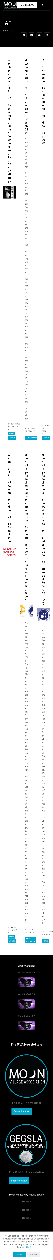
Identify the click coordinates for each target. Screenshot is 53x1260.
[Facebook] (24, 35)
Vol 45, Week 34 (26, 972)
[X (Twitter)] (31, 35)
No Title (26, 1202)
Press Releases (30, 939)
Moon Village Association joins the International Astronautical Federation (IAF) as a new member (26, 527)
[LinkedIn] (47, 35)
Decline (33, 1254)
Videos (12, 438)
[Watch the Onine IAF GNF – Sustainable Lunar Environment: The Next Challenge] (9, 192)
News (11, 433)
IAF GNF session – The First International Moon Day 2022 (43, 102)
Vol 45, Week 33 (26, 994)
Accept (19, 1254)
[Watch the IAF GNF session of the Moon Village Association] (9, 552)
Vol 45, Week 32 (26, 1016)
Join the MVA (27, 5)
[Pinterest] (39, 35)
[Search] (42, 5)
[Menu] (48, 5)
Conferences (32, 438)
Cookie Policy (28, 1247)
